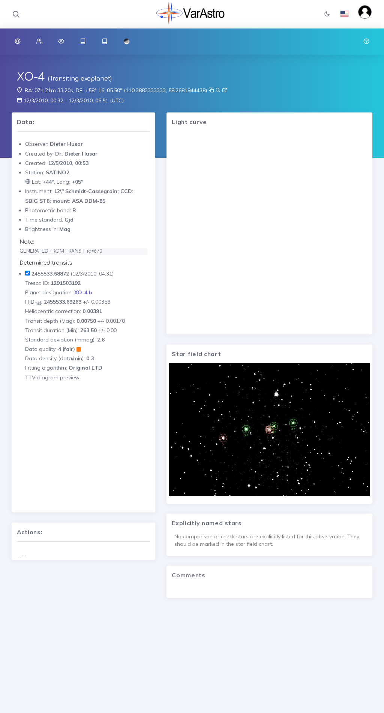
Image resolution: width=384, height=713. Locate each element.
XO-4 (31, 77)
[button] (327, 14)
